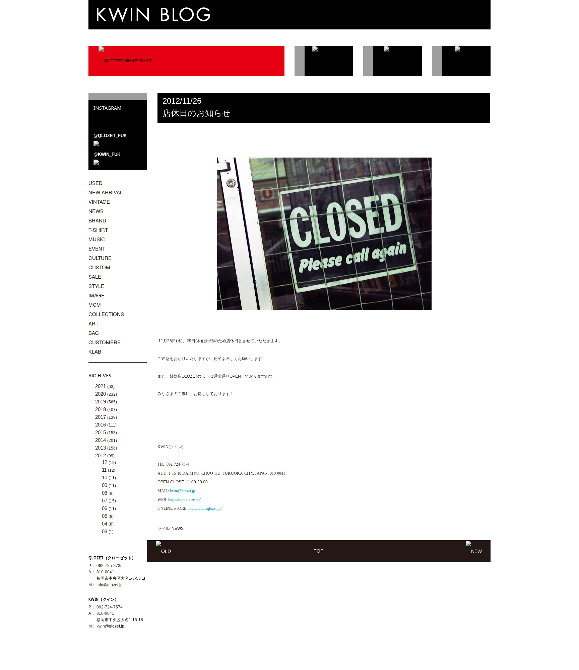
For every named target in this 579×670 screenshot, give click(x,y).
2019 (101, 401)
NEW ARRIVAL (105, 192)
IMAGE (96, 295)
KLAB (94, 351)
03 (105, 531)
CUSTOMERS (104, 342)
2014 (101, 440)
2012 (101, 455)
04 (105, 524)
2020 (101, 394)
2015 (101, 432)
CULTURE (100, 257)
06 (105, 508)
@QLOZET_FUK (110, 135)
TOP (318, 551)
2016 (101, 424)
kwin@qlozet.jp (110, 626)
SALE (94, 276)
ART (93, 323)
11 (105, 470)
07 (105, 500)
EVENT (96, 248)
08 (105, 493)
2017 (101, 417)
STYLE (96, 285)
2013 (101, 448)
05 (105, 516)
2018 (101, 409)
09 (105, 485)
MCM (94, 304)
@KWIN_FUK (106, 154)
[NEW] (474, 551)
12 (105, 462)
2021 (101, 386)
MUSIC (96, 239)
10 (105, 477)
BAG (93, 332)
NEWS (178, 528)
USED (95, 182)
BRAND (97, 220)
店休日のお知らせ (197, 113)
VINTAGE (99, 201)
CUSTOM (99, 267)
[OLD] (163, 551)
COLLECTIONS (106, 313)
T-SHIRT (98, 229)
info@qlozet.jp (109, 585)
